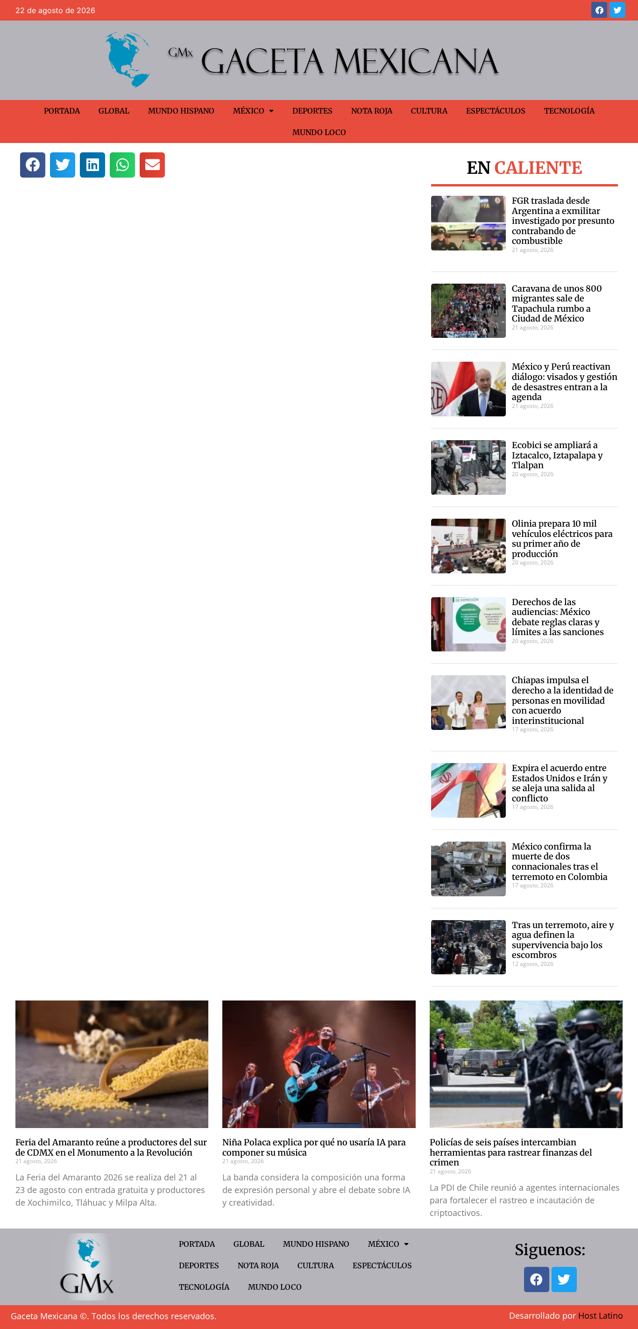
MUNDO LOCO (319, 132)
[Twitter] (617, 10)
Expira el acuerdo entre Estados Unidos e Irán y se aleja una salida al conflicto (560, 783)
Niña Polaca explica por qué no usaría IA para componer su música (314, 1147)
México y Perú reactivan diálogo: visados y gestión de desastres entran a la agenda (564, 381)
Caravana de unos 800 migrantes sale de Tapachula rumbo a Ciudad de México (557, 303)
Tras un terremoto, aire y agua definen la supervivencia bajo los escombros (563, 940)
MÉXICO (248, 110)
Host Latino (600, 1315)
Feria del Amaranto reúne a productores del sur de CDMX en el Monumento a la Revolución (111, 1147)
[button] (32, 165)
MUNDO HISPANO (181, 110)
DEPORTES (312, 110)
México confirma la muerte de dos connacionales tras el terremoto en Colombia (560, 861)
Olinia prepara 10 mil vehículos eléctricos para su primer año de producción (562, 538)
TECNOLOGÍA (569, 110)
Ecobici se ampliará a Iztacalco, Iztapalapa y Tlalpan (557, 455)
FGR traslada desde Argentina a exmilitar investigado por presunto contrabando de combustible (563, 220)
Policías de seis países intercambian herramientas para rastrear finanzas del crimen (511, 1152)
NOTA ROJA (371, 110)
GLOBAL (114, 110)
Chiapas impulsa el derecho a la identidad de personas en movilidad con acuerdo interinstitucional (563, 700)
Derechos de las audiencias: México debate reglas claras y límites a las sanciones (558, 617)
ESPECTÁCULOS (495, 110)
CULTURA (429, 110)
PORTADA (62, 110)
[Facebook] (599, 10)
